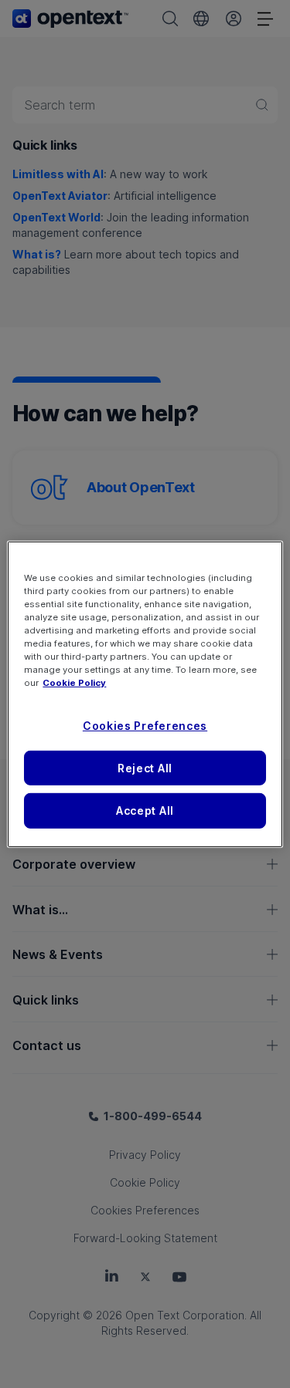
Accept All (145, 810)
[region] (144, 693)
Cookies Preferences (145, 725)
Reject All (145, 767)
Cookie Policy (74, 682)
